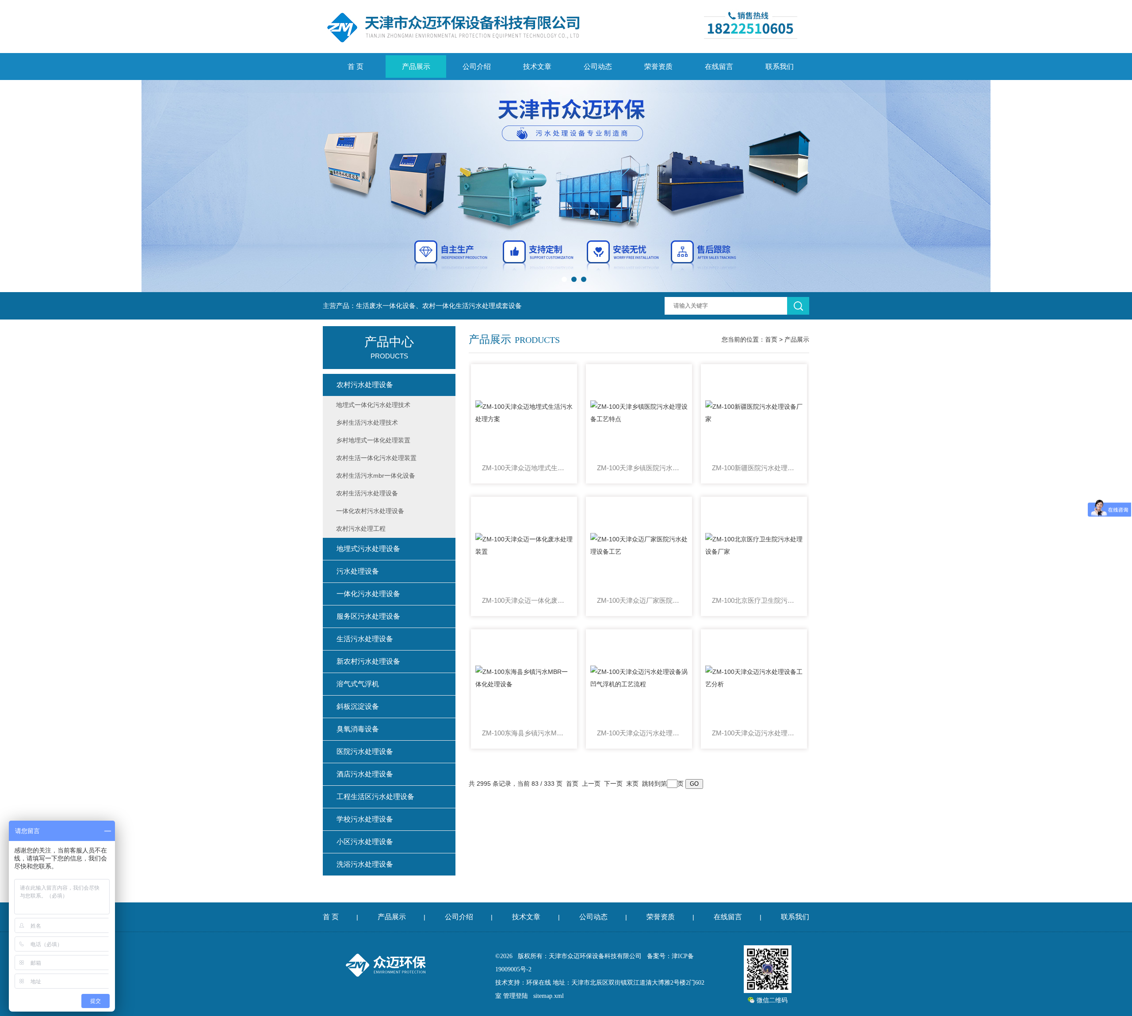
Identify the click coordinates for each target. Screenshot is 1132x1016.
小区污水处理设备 (365, 841)
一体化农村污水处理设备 (370, 510)
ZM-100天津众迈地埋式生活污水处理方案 (524, 468)
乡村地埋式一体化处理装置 (373, 440)
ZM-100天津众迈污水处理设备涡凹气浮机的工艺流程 (639, 733)
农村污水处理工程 (361, 528)
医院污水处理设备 (365, 751)
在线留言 (719, 66)
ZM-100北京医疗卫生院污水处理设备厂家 (754, 600)
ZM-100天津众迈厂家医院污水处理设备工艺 (639, 600)
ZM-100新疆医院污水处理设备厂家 (754, 468)
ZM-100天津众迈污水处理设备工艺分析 (754, 733)
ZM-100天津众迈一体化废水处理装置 (524, 600)
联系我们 (779, 66)
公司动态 (598, 66)
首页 (771, 339)
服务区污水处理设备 (368, 616)
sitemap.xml (548, 996)
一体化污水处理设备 (368, 593)
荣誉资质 (658, 66)
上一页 (591, 783)
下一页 (613, 783)
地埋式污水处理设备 (368, 548)
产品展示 (416, 66)
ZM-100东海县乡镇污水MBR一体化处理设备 (524, 733)
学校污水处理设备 (365, 819)
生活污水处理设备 (365, 639)
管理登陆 (515, 996)
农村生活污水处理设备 (367, 493)
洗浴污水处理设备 (365, 864)
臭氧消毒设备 (358, 729)
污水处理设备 (358, 571)
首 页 (355, 66)
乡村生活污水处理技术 (367, 422)
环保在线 (538, 982)
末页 (632, 783)
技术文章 (537, 66)
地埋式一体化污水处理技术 (373, 404)
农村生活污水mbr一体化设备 (375, 475)
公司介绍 (477, 66)
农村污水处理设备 (365, 384)
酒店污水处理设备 (365, 774)
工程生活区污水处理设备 (375, 796)
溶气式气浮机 (358, 684)
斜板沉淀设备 (358, 706)
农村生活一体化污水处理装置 (376, 457)
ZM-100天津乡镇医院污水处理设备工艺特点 (639, 468)
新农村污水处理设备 (368, 661)
